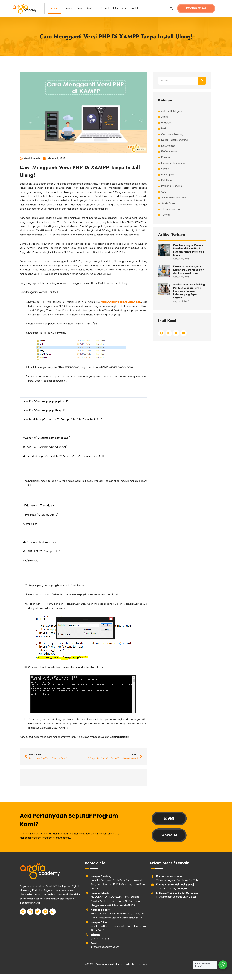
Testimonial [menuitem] (102, 8)
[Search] (202, 81)
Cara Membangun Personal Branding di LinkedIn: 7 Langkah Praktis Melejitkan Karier (188, 250)
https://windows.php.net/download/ (121, 301)
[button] (171, 8)
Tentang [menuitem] (68, 8)
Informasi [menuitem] (118, 8)
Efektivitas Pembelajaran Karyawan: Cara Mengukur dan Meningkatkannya (188, 270)
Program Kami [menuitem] (84, 8)
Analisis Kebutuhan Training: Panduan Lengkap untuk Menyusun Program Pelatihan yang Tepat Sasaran (189, 291)
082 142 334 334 (100, 938)
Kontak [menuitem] (134, 8)
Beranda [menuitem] (54, 8)
